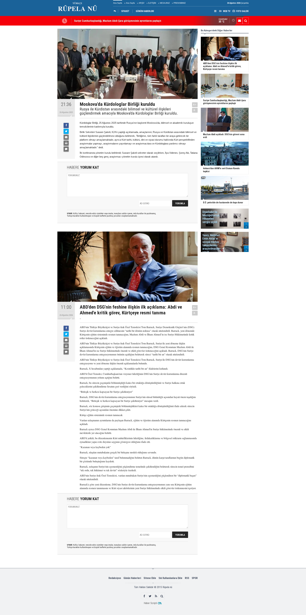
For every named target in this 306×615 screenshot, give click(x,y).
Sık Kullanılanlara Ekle (170, 578)
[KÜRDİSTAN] (115, 11)
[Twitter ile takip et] (150, 596)
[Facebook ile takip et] (144, 596)
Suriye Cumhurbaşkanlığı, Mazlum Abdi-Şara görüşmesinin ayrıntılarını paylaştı (117, 20)
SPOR (195, 578)
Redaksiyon (115, 578)
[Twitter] (66, 131)
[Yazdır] (66, 143)
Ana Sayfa (117, 3)
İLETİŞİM (152, 3)
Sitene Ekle (150, 578)
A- (194, 110)
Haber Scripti (150, 603)
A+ (195, 104)
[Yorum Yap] (66, 149)
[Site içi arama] (246, 21)
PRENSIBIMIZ (180, 3)
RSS (187, 578)
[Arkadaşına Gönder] (66, 137)
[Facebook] (66, 125)
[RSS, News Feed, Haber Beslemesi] (156, 596)
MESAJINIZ (165, 3)
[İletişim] (240, 21)
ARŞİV (141, 3)
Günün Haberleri (132, 578)
